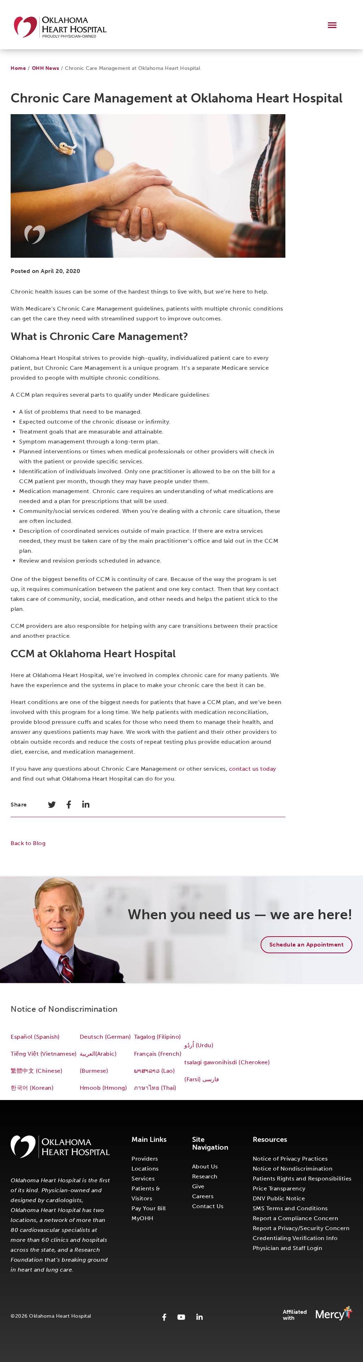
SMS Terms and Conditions (290, 1208)
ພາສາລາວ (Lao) (154, 1070)
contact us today (252, 768)
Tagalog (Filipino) (157, 1036)
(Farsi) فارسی (202, 1079)
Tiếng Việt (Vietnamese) (44, 1053)
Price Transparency (279, 1188)
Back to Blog (28, 843)
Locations (145, 1168)
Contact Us (208, 1206)
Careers (203, 1196)
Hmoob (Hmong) (103, 1087)
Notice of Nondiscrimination (293, 1168)
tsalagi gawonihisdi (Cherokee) (227, 1062)
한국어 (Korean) (32, 1087)
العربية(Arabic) (98, 1053)
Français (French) (158, 1053)
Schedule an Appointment (306, 944)
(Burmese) (94, 1070)
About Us (205, 1166)
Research (205, 1176)
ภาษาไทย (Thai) (155, 1087)
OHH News (45, 68)
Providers (145, 1158)
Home (18, 68)
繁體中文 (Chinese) (36, 1070)
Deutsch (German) (105, 1036)
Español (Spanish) (35, 1036)
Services (143, 1178)
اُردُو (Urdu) (198, 1045)
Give (198, 1186)
